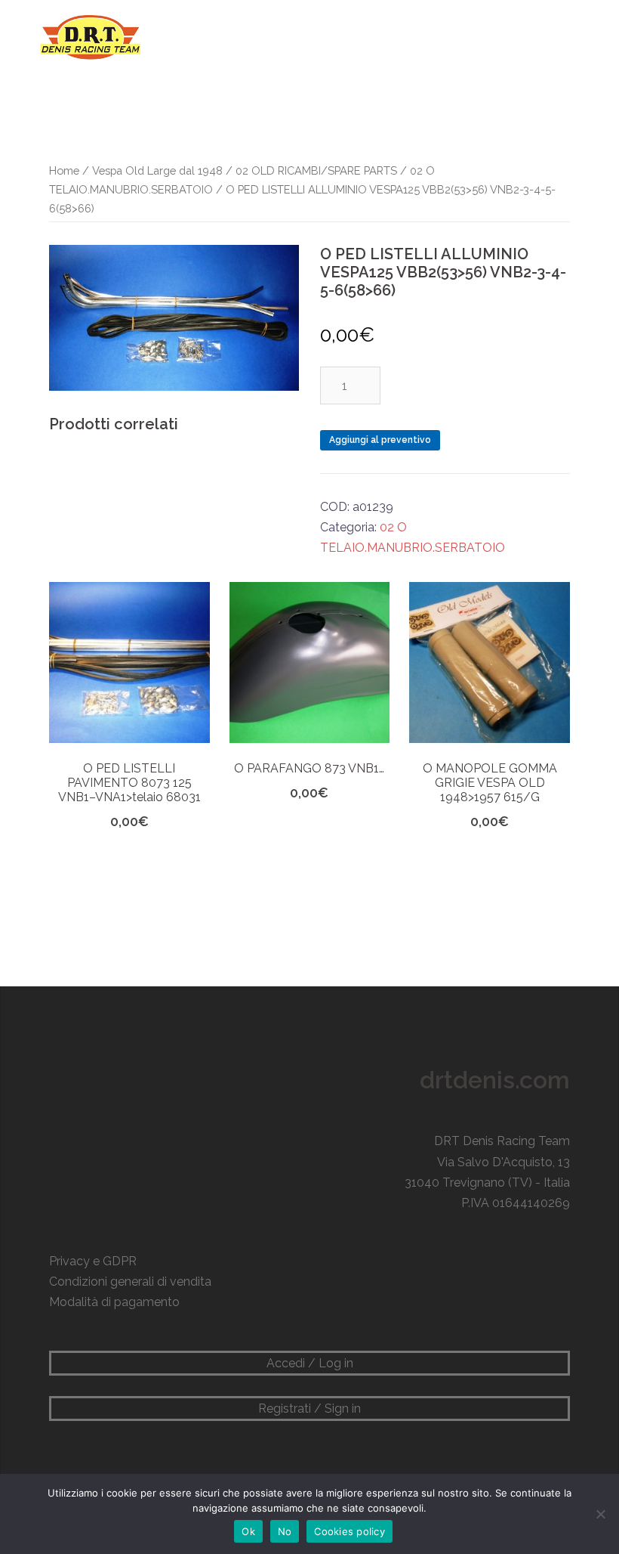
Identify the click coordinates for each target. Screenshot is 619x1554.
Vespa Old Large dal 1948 (157, 170)
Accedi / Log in (309, 1363)
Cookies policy (349, 1531)
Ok (248, 1531)
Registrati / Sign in (309, 1408)
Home (64, 170)
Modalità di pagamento (114, 1302)
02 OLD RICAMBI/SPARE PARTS (316, 170)
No (285, 1531)
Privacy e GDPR (93, 1261)
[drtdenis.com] (89, 36)
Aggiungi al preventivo (380, 440)
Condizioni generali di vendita (130, 1281)
